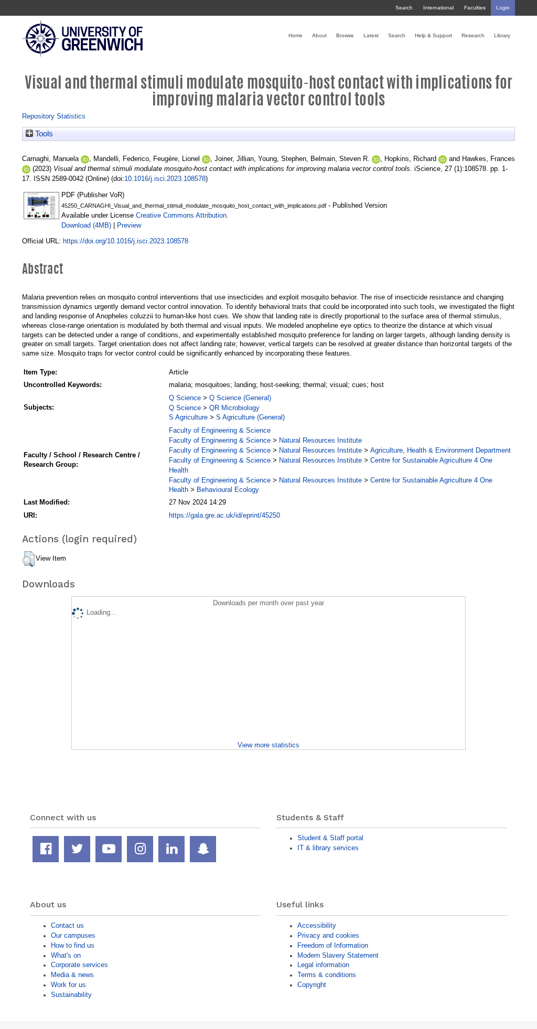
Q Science (185, 398)
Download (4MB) (86, 225)
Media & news (72, 975)
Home (295, 35)
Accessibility (316, 925)
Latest (371, 35)
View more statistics (268, 745)
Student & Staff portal (330, 838)
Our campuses (73, 935)
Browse (345, 35)
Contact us (67, 925)
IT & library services (328, 848)
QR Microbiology (234, 408)
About (319, 35)
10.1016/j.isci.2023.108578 (165, 179)
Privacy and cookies (328, 935)
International (438, 7)
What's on (66, 955)
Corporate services (79, 965)
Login (503, 7)
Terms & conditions (326, 975)
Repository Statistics (53, 116)
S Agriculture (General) (250, 417)
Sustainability (71, 995)
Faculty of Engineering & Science (220, 430)
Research (473, 35)
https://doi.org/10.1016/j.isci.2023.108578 (125, 241)
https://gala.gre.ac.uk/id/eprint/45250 (224, 515)
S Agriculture (188, 417)
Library (502, 35)
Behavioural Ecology (228, 490)
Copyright (311, 985)
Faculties (475, 7)
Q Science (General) (240, 398)
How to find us (72, 945)
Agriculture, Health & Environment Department (440, 450)
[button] (29, 559)
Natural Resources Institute (320, 440)
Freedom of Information (332, 945)
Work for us (68, 985)
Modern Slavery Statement (338, 955)
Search (404, 7)
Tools (43, 134)
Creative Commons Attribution (181, 215)
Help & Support (433, 35)
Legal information (323, 965)
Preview (129, 225)
